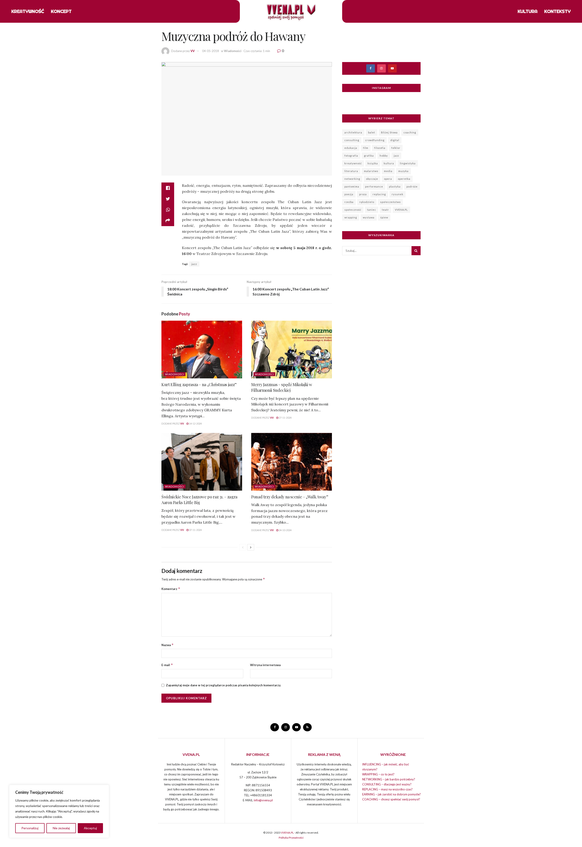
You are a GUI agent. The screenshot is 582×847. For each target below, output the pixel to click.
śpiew (384, 217)
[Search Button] (416, 250)
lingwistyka (408, 163)
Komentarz (170, 589)
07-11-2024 (195, 529)
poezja (348, 194)
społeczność (352, 209)
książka (373, 163)
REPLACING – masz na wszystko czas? (387, 789)
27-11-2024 (284, 417)
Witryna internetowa (265, 665)
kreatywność (353, 163)
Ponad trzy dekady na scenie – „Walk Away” (289, 497)
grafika (369, 155)
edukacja (350, 147)
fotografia (351, 155)
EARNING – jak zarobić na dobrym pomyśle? (391, 794)
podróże (412, 186)
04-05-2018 (210, 51)
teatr (385, 209)
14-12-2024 (195, 423)
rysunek (397, 194)
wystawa (368, 217)
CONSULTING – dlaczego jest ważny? (386, 784)
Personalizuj (29, 828)
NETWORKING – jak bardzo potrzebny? (388, 779)
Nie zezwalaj (61, 828)
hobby (384, 155)
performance (374, 186)
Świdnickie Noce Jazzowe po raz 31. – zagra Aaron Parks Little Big (199, 499)
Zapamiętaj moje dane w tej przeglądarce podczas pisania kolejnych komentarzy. (223, 685)
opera (388, 178)
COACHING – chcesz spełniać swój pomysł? (391, 799)
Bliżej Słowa (389, 132)
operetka (404, 178)
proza (363, 194)
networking (352, 178)
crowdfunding (374, 140)
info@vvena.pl (263, 800)
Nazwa (167, 645)
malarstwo (371, 171)
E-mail (167, 665)
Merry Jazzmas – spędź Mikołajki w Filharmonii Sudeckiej (281, 387)
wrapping (350, 217)
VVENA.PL (401, 209)
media (388, 171)
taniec (371, 209)
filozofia (379, 147)
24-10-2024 (284, 530)
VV (193, 51)
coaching (410, 132)
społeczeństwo (390, 201)
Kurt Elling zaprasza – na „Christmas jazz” (199, 384)
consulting (351, 140)
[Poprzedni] (242, 547)
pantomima (351, 186)
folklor (395, 147)
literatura (351, 171)
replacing (379, 194)
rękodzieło (366, 201)
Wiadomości (232, 51)
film (365, 147)
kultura (389, 163)
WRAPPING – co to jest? (378, 774)
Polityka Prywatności (291, 837)
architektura (353, 132)
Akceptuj (90, 828)
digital (394, 140)
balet (371, 132)
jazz (194, 264)
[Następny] (250, 547)
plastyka (395, 186)
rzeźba (349, 201)
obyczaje (372, 178)
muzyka (403, 171)
